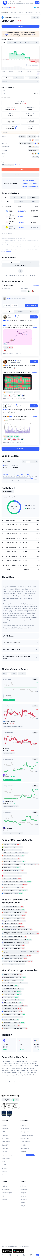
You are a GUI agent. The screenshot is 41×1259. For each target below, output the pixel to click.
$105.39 (12, 991)
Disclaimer (23, 1145)
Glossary (4, 1199)
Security (23, 1151)
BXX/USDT (21, 211)
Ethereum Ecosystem (8, 164)
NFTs (3, 1161)
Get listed (5, 1186)
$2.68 (16, 1005)
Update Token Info (29, 180)
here (32, 34)
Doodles (4, 1171)
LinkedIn (23, 1206)
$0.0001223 (16, 942)
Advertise (5, 1128)
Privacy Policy (24, 1132)
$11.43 (13, 1011)
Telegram (23, 1192)
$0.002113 (13, 974)
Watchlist (4, 1168)
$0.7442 (11, 1020)
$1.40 (11, 985)
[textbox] (22, 300)
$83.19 (14, 1000)
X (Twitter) (23, 1186)
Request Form (6, 1189)
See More (36, 285)
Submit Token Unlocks (30, 183)
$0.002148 (21, 951)
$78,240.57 (13, 980)
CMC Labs (5, 1132)
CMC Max (5, 1135)
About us (23, 1125)
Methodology (24, 1148)
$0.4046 (13, 1002)
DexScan (4, 1151)
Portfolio (4, 1165)
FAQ (3, 1196)
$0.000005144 (15, 1028)
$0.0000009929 (18, 929)
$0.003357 (13, 923)
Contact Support (7, 1192)
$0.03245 (17, 939)
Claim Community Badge (31, 186)
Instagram (23, 1196)
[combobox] (20, 81)
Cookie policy (24, 1138)
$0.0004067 (14, 926)
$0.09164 (11, 997)
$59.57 (21, 933)
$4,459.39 (14, 918)
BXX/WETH (21, 222)
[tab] (27, 78)
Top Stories (5, 1138)
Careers (22, 1155)
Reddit (22, 1202)
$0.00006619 (15, 958)
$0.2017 (13, 1008)
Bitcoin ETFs (5, 1145)
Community (24, 1189)
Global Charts (6, 1158)
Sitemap (4, 1175)
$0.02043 (15, 983)
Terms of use (24, 1128)
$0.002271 (17, 955)
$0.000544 (14, 945)
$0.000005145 (15, 912)
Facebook (23, 1199)
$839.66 (12, 994)
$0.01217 (15, 977)
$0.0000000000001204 (18, 961)
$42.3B (8, 7)
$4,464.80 (14, 1014)
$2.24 (12, 1025)
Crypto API (5, 1148)
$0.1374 (13, 1017)
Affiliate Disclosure (6, 251)
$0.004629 (14, 948)
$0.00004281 (15, 936)
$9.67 (14, 909)
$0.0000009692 (14, 921)
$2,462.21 (14, 988)
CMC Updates (6, 1141)
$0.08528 (14, 1022)
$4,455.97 (14, 915)
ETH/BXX (21, 216)
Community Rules (25, 1141)
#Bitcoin (6, 410)
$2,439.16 (14, 906)
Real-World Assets (7, 1155)
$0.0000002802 (14, 964)
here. (6, 34)
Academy (5, 1125)
